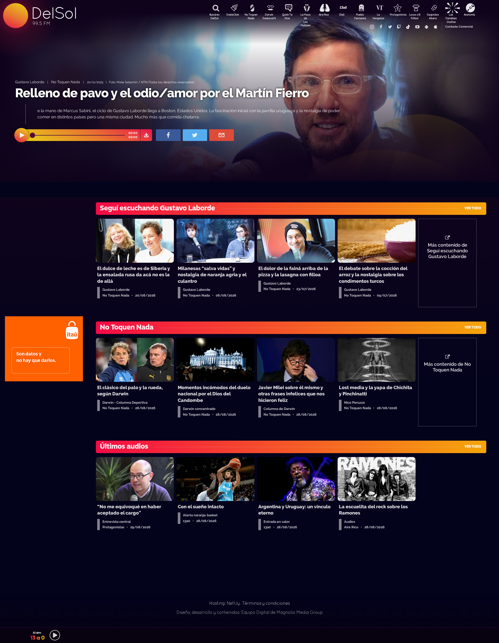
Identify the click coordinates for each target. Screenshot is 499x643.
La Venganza (378, 16)
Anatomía (469, 14)
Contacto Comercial (459, 26)
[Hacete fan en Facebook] (381, 27)
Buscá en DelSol (214, 16)
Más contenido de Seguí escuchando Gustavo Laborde (447, 250)
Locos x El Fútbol (414, 16)
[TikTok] (408, 27)
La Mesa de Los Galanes (305, 17)
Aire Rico (324, 14)
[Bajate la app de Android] (426, 27)
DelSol (54, 13)
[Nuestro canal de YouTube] (417, 27)
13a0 (342, 14)
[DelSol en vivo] (249, 635)
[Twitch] (399, 27)
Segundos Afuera (433, 16)
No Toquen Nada (251, 16)
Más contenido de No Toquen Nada (447, 367)
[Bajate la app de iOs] (435, 27)
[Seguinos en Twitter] (390, 27)
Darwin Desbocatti (268, 16)
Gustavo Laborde (29, 82)
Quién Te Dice (287, 16)
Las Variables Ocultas (451, 17)
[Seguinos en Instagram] (372, 27)
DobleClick (232, 14)
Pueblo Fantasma (360, 16)
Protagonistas (396, 14)
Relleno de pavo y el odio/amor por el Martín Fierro (162, 93)
